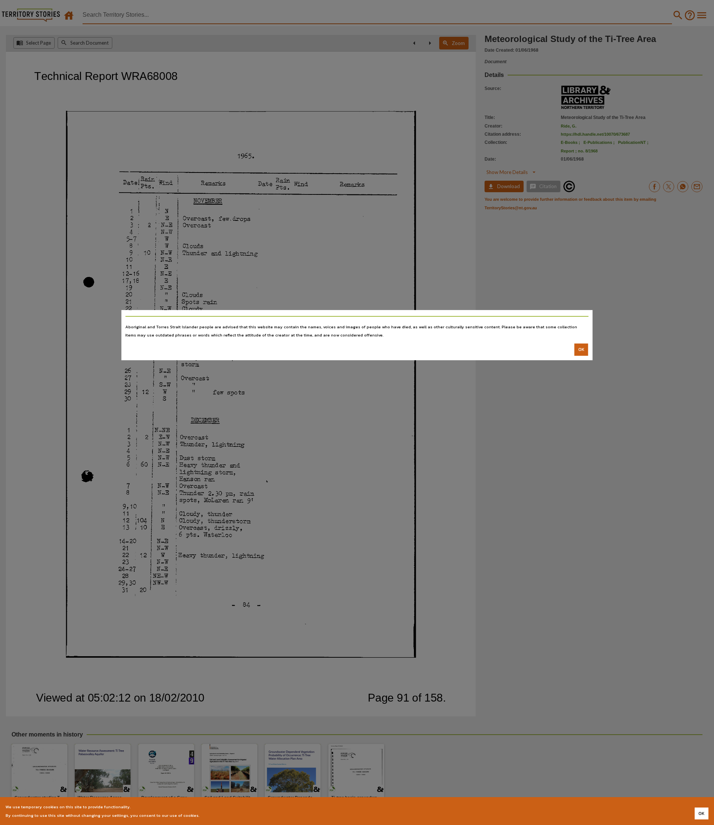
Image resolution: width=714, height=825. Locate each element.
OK (581, 349)
